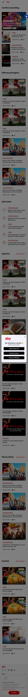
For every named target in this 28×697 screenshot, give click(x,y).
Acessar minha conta (14, 348)
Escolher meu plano (14, 353)
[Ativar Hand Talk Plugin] (26, 16)
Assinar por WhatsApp (14, 357)
